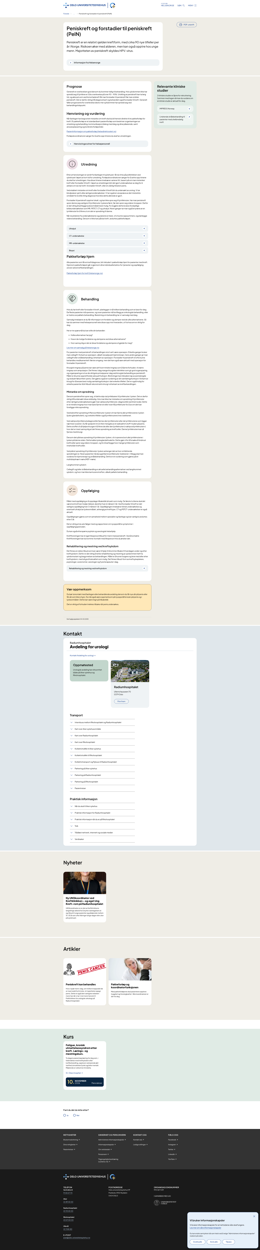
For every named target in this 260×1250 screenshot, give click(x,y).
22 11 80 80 (67, 1229)
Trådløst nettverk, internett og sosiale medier (94, 832)
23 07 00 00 (68, 1220)
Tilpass (229, 1242)
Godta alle (197, 1242)
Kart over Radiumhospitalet (86, 735)
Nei (77, 1115)
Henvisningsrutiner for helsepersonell (92, 143)
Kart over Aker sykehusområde (88, 729)
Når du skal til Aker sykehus (86, 806)
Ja (67, 1115)
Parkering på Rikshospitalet (86, 781)
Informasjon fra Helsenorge (87, 62)
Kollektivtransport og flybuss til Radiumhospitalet (96, 762)
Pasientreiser (80, 788)
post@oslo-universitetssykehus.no (76, 1238)
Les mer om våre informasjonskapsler (205, 1227)
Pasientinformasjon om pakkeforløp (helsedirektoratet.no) (91, 131)
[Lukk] (254, 1216)
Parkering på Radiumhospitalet (88, 775)
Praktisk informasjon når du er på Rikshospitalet (95, 819)
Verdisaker (79, 839)
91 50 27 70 (67, 1193)
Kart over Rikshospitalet (85, 742)
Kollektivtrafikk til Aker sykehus (88, 749)
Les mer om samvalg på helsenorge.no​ (83, 347)
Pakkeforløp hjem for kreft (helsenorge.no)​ (85, 273)
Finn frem (121, 701)
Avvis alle (214, 1242)
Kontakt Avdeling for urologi (82, 655)
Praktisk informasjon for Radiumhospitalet (92, 813)
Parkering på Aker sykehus (86, 768)
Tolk (76, 826)
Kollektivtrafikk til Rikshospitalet (88, 755)
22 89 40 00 (68, 1202)
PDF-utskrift (189, 24)
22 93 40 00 (68, 1211)
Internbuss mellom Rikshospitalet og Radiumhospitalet (98, 722)
